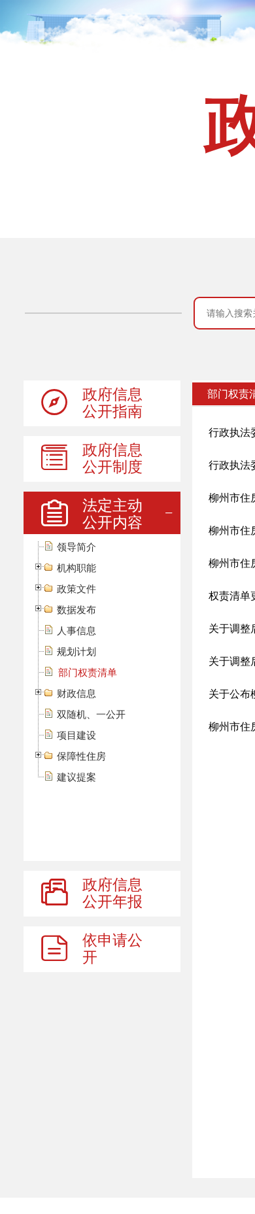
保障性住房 (81, 756)
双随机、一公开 (91, 714)
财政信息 (76, 693)
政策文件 (76, 588)
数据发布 (76, 609)
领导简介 (76, 546)
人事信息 (76, 630)
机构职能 (76, 567)
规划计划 (76, 651)
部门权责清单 (87, 672)
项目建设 (76, 735)
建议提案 (76, 777)
